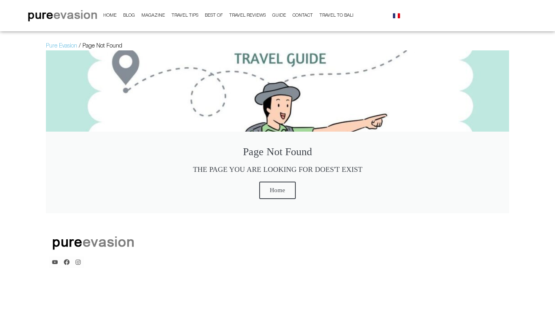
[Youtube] (55, 262)
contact (303, 15)
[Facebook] (66, 262)
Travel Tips (184, 15)
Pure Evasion (61, 46)
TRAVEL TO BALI (336, 15)
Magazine (153, 15)
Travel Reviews (247, 15)
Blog (129, 15)
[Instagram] (78, 262)
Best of (214, 15)
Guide (279, 15)
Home (110, 15)
